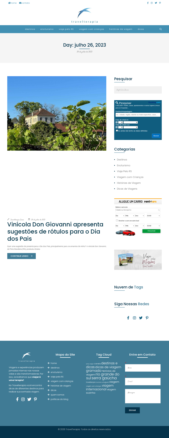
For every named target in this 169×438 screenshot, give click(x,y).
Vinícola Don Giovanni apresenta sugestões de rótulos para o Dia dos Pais (55, 231)
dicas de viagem (108, 367)
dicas (53, 390)
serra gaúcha (104, 378)
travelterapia (91, 382)
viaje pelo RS (57, 376)
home (14, 3)
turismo (99, 382)
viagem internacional (100, 387)
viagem (114, 382)
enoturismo (56, 372)
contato (25, 3)
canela (97, 363)
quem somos (57, 394)
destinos (55, 367)
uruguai (105, 382)
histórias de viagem (61, 385)
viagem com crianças (62, 381)
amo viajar (90, 364)
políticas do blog (59, 399)
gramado (93, 370)
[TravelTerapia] (84, 15)
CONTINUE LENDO (20, 256)
